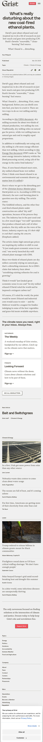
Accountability (7, 649)
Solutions (5, 646)
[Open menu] (39, 3)
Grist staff (5, 418)
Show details (32, 726)
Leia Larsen (6, 472)
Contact (5, 673)
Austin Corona (7, 582)
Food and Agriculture (9, 654)
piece (22, 189)
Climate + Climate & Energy (32, 65)
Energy (4, 640)
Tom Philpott (6, 55)
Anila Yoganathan (8, 485)
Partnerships (6, 678)
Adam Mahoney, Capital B (10, 555)
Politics (4, 643)
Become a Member (8, 699)
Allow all (21, 732)
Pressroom (5, 681)
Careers (4, 676)
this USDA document (24, 119)
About (4, 667)
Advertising (6, 702)
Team (4, 670)
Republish (5, 705)
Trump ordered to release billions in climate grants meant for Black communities (18, 548)
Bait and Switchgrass (17, 413)
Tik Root (5, 509)
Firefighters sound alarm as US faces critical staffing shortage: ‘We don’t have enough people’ (20, 564)
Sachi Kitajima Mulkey (9, 497)
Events (4, 697)
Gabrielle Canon (7, 570)
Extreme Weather (7, 652)
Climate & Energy (16, 418)
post (14, 33)
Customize (20, 738)
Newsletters (6, 694)
